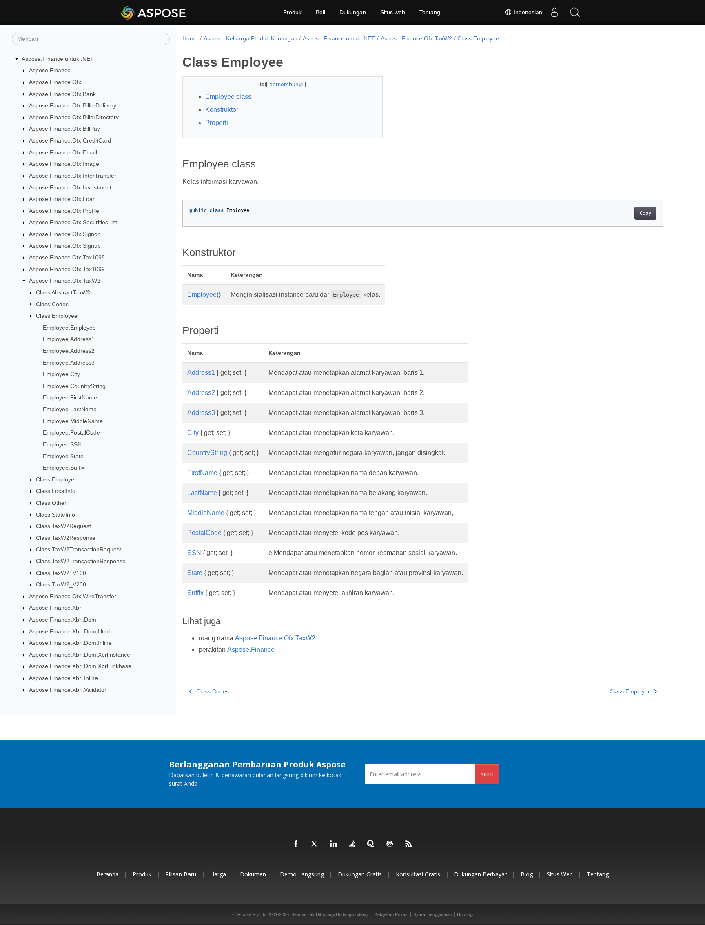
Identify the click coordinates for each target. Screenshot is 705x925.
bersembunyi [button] (286, 84)
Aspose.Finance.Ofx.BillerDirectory (74, 117)
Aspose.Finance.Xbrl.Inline (63, 678)
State (194, 572)
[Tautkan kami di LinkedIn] (333, 844)
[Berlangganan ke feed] (408, 844)
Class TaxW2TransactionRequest (78, 549)
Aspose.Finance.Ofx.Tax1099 (67, 269)
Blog (527, 874)
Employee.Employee (69, 327)
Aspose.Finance (50, 70)
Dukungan (352, 12)
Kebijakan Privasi (391, 914)
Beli (320, 12)
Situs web (392, 12)
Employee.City (61, 374)
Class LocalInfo (55, 491)
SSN (194, 552)
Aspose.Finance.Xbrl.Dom (62, 619)
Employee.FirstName (70, 397)
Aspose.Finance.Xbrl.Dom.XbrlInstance (79, 654)
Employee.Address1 (69, 339)
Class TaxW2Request (63, 526)
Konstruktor (221, 109)
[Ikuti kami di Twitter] (315, 844)
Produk (292, 12)
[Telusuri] (575, 12)
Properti (216, 122)
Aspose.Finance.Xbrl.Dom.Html (69, 631)
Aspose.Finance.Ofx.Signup (65, 246)
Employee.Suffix (63, 467)
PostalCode (204, 532)
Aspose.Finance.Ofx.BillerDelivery (72, 105)
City (193, 432)
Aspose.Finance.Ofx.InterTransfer (72, 175)
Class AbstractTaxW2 (63, 292)
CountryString (207, 452)
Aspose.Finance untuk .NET (58, 59)
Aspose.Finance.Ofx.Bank (62, 94)
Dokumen (253, 874)
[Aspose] (153, 12)
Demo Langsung (302, 874)
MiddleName (205, 512)
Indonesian (527, 12)
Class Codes (52, 304)
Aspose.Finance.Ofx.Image (64, 163)
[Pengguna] (554, 12)
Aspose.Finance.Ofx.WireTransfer (72, 596)
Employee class (228, 96)
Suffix (195, 592)
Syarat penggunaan (432, 914)
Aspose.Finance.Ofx (55, 82)
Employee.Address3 (69, 362)
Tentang (429, 12)
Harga (218, 874)
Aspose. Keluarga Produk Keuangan (250, 38)
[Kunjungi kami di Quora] (371, 844)
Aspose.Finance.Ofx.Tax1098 (67, 257)
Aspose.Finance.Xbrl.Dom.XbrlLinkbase (80, 666)
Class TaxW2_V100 (61, 573)
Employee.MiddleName (73, 421)
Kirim (487, 774)
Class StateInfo (55, 514)
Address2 (201, 392)
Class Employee (57, 315)
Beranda (107, 874)
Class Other (51, 502)
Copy (645, 213)
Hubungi (465, 914)
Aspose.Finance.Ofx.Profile (64, 210)
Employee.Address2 (69, 351)
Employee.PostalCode (71, 432)
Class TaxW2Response (65, 538)
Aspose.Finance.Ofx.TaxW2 (64, 280)
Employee (202, 294)
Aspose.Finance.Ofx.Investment (70, 187)
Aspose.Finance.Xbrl (55, 607)
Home (190, 38)
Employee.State (63, 456)
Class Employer (56, 479)
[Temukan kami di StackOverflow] (352, 844)
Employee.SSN (62, 444)
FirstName (202, 472)
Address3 (201, 412)
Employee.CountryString (74, 386)
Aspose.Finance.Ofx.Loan (62, 199)
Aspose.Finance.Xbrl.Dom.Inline (70, 643)
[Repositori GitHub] (390, 844)
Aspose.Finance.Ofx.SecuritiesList (73, 222)
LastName (202, 492)
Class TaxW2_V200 (61, 584)
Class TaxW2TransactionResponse (81, 561)
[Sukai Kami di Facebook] (296, 844)
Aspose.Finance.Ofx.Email (63, 152)
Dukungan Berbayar (480, 874)
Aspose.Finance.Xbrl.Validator (67, 690)
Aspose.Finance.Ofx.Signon (65, 234)
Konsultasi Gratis (418, 874)
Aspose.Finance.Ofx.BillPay (64, 128)
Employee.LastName (70, 409)
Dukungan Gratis (360, 874)
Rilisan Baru (180, 874)
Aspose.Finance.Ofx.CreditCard (70, 140)
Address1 (201, 372)
